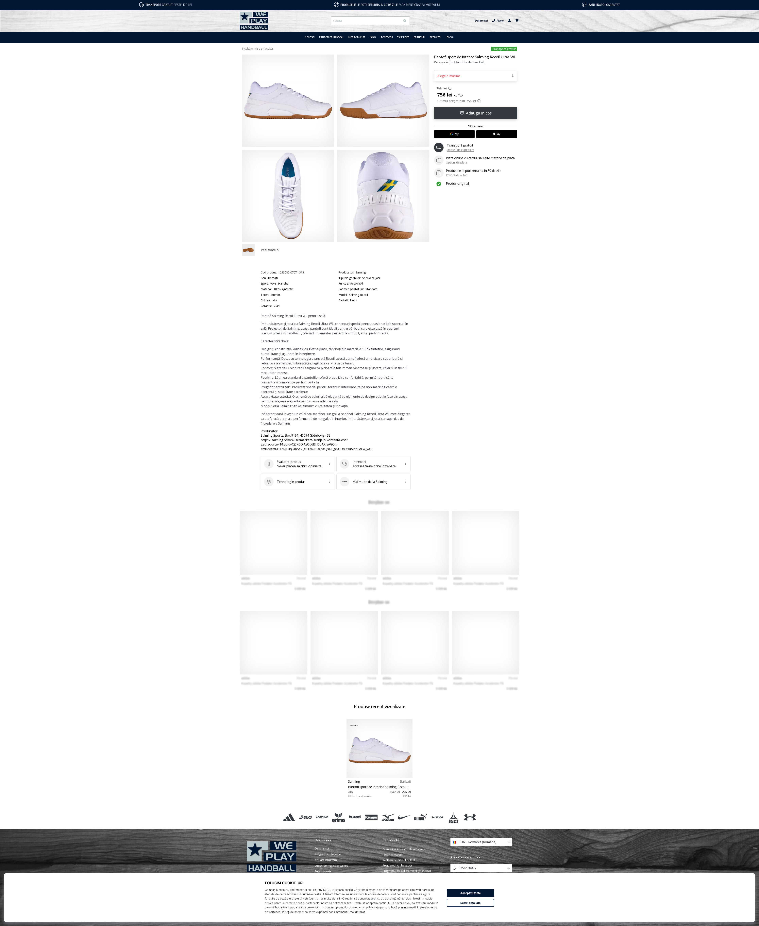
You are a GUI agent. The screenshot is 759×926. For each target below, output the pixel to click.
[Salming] (437, 817)
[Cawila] (322, 817)
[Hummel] (355, 817)
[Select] (453, 817)
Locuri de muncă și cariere (331, 865)
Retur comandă (392, 855)
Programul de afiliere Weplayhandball (406, 871)
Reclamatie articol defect (398, 860)
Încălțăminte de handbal (257, 48)
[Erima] (338, 817)
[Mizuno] (388, 817)
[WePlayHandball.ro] (278, 856)
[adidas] (289, 817)
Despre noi (481, 20)
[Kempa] (371, 817)
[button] (397, 21)
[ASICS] (305, 817)
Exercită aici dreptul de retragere (403, 849)
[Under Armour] (470, 817)
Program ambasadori (329, 854)
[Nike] (404, 817)
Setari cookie (323, 871)
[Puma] (420, 817)
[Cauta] (405, 21)
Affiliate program (326, 860)
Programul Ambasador (397, 865)
